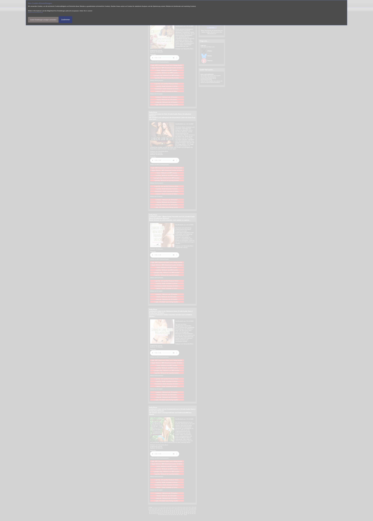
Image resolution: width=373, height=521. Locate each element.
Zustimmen (65, 20)
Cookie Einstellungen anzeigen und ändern (43, 19)
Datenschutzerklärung (35, 12)
